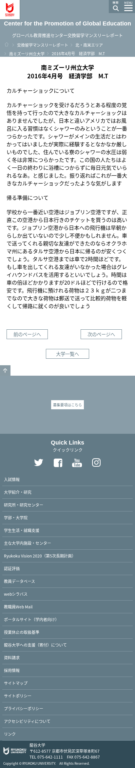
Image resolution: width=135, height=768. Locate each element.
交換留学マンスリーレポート (42, 45)
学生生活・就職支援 (21, 530)
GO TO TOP (5, 370)
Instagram (96, 463)
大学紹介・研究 (17, 492)
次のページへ (101, 334)
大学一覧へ (67, 353)
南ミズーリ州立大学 (27, 53)
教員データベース (19, 581)
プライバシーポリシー (23, 708)
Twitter (38, 463)
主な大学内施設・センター (27, 543)
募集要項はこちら (67, 404)
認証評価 (12, 568)
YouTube (77, 463)
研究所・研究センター (23, 505)
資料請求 (12, 657)
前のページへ (27, 334)
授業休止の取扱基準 (21, 632)
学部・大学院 (16, 517)
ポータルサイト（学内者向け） (31, 619)
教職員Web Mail (18, 606)
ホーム (6, 44)
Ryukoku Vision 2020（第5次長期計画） (40, 555)
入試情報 (12, 479)
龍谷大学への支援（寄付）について (35, 645)
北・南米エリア (89, 45)
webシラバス (16, 594)
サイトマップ (16, 683)
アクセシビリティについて (27, 721)
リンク (10, 734)
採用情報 (12, 670)
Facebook (58, 463)
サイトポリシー (17, 695)
